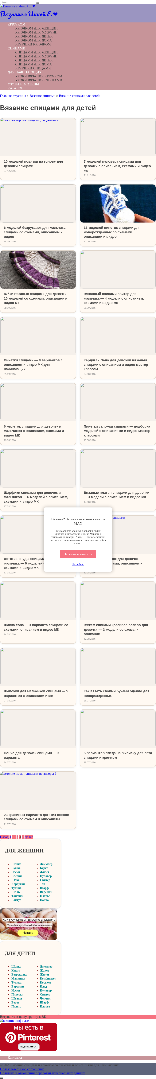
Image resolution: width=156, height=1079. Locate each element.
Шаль (15, 892)
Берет (44, 868)
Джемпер (46, 864)
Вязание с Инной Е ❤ (29, 13)
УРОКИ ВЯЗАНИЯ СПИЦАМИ (38, 80)
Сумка (16, 868)
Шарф (44, 888)
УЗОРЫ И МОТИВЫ (23, 84)
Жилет (44, 872)
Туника (16, 888)
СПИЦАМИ (16, 48)
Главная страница (13, 96)
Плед (43, 986)
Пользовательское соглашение (22, 1069)
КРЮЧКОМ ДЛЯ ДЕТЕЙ (34, 36)
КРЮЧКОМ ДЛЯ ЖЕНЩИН (36, 28)
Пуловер (46, 876)
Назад (4, 837)
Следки (16, 876)
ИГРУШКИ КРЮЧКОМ (33, 44)
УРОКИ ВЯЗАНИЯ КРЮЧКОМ (38, 76)
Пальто (16, 1006)
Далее (29, 837)
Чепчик (45, 998)
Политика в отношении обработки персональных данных (42, 1073)
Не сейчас (78, 564)
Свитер (45, 880)
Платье (45, 896)
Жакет (44, 970)
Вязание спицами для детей (79, 96)
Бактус (16, 900)
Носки (15, 872)
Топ (42, 884)
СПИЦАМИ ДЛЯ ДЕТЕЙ (34, 60)
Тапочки (17, 896)
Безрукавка (19, 974)
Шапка (16, 864)
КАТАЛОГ (15, 88)
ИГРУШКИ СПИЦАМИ (33, 68)
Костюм (45, 982)
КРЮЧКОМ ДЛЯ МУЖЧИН (36, 32)
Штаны (16, 998)
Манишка (18, 978)
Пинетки (17, 994)
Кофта (15, 970)
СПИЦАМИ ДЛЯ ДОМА (33, 64)
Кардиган (18, 884)
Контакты (15, 1057)
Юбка (15, 880)
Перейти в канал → (78, 554)
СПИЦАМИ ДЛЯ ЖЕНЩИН (36, 52)
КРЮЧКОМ (16, 24)
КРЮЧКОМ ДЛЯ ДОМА (33, 40)
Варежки (46, 892)
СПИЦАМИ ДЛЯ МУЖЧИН (36, 56)
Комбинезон (48, 978)
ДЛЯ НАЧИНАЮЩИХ (24, 72)
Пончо (44, 900)
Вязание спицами (42, 96)
